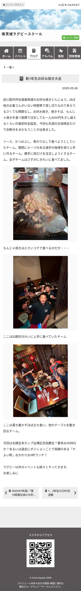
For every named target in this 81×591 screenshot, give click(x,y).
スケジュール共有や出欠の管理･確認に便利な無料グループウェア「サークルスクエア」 (41, 585)
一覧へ (11, 67)
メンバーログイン (14, 4)
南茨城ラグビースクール (22, 34)
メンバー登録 (71, 37)
